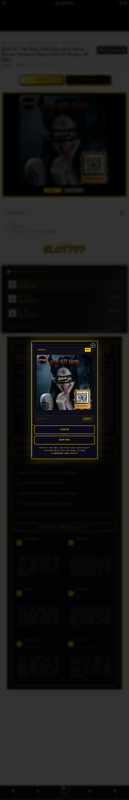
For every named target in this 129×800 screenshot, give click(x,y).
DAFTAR (64, 440)
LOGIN (64, 429)
